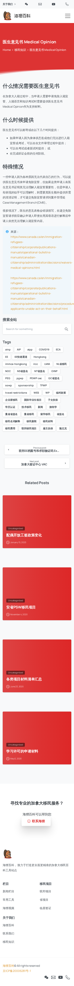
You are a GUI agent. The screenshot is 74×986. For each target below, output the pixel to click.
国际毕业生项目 (32, 399)
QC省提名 (53, 378)
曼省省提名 (11, 414)
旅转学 (53, 407)
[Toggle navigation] (67, 16)
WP (47, 392)
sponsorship (26, 385)
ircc (35, 364)
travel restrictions (16, 392)
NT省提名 (39, 371)
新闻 (40, 407)
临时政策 (61, 392)
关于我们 (8, 4)
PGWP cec (36, 378)
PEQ (7, 378)
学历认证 (10, 407)
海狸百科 (8, 966)
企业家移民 (11, 399)
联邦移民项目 (29, 428)
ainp (7, 349)
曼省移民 (29, 414)
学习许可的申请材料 (22, 751)
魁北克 (63, 428)
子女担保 (53, 399)
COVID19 (44, 349)
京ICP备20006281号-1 (17, 971)
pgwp (20, 378)
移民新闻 (31, 421)
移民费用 (10, 428)
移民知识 (20, 50)
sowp (8, 385)
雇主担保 (48, 428)
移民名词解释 (12, 421)
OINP (54, 371)
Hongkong (40, 356)
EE (6, 356)
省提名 (60, 414)
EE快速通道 (21, 356)
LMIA (47, 364)
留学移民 (45, 414)
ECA (58, 349)
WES (36, 392)
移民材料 (48, 421)
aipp (30, 349)
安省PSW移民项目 (21, 607)
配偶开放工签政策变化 (24, 535)
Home (7, 50)
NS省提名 (22, 371)
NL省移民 (61, 364)
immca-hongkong (16, 364)
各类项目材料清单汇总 (24, 679)
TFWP (43, 385)
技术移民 (26, 407)
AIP (19, 349)
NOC (8, 371)
